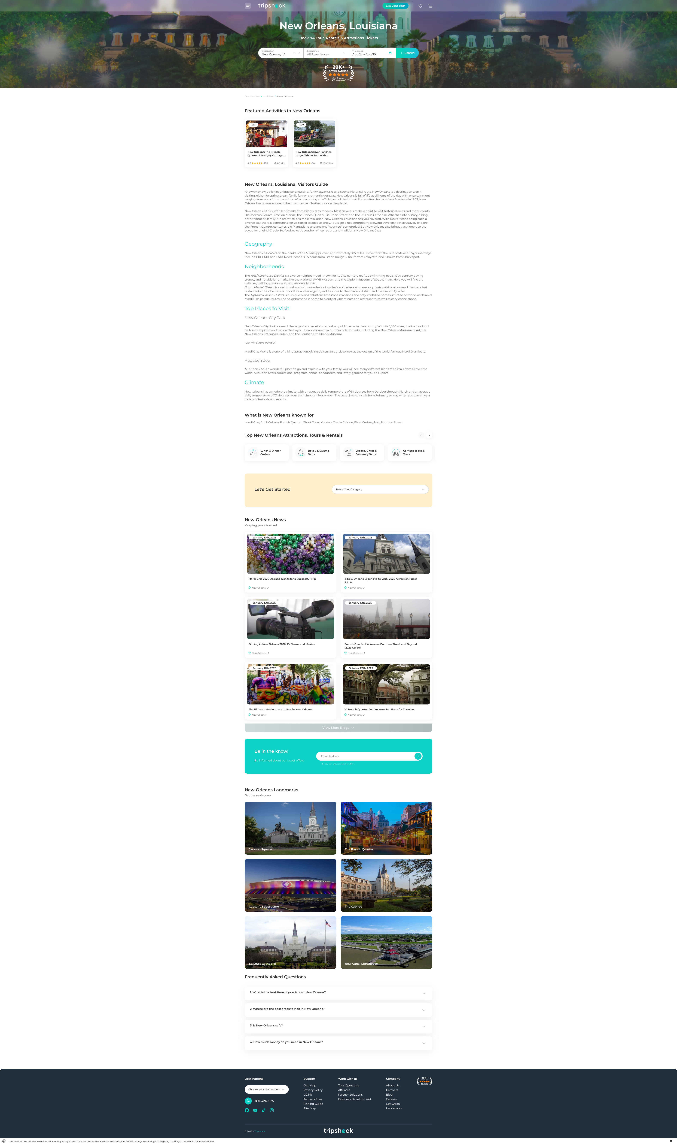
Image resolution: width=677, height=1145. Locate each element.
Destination (252, 96)
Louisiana (268, 96)
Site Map (310, 1108)
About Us (392, 1085)
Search (410, 53)
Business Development (354, 1099)
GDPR (308, 1094)
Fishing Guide (313, 1103)
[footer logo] (338, 1131)
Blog (389, 1094)
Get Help (310, 1085)
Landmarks (394, 1108)
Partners (392, 1090)
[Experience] (344, 53)
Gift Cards (393, 1103)
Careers (391, 1099)
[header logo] (268, 5)
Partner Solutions (350, 1094)
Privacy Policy (313, 1090)
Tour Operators (348, 1085)
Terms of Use (313, 1099)
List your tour (395, 5)
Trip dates (357, 51)
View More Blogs (335, 728)
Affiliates (344, 1090)
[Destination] (299, 53)
